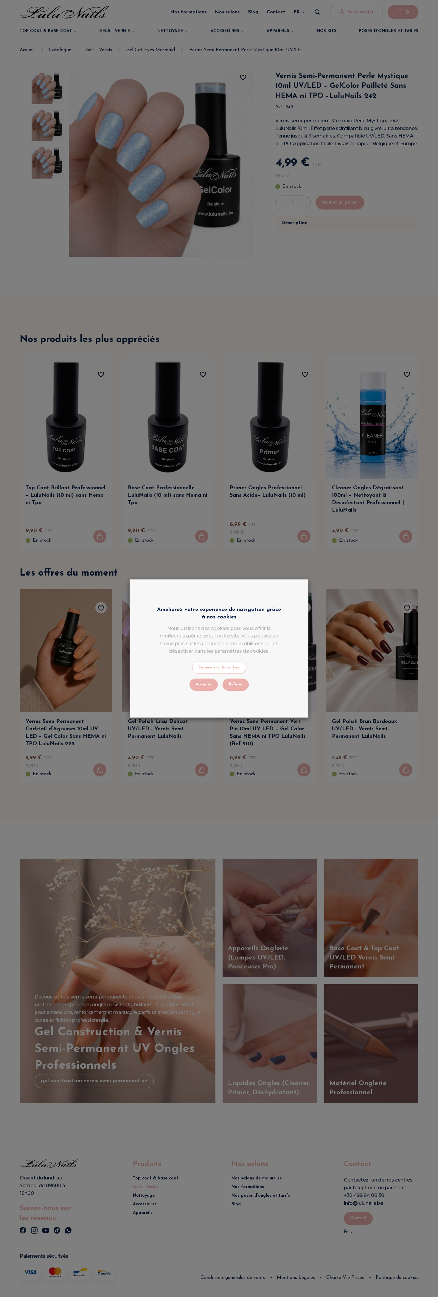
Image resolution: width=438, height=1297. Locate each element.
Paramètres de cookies (219, 667)
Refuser (236, 684)
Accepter (204, 684)
